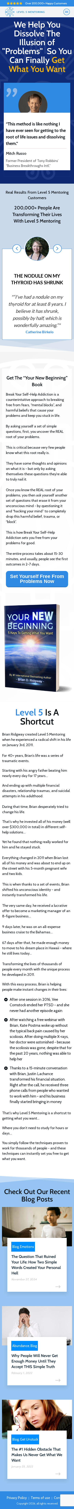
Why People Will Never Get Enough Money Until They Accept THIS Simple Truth (34, 1361)
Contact (60, 1498)
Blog (15, 1247)
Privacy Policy (17, 1498)
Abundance (20, 1346)
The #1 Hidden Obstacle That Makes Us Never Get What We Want (36, 1455)
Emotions (27, 1247)
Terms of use (40, 1498)
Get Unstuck (29, 1439)
